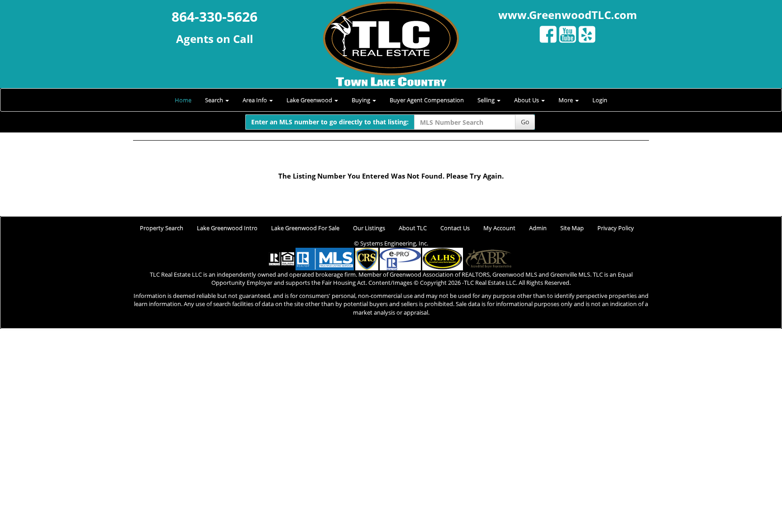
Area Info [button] (255, 100)
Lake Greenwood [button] (310, 100)
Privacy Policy (615, 228)
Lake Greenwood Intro (227, 228)
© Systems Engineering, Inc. (391, 243)
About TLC (413, 228)
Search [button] (214, 100)
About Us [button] (527, 100)
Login (599, 100)
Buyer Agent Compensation (427, 100)
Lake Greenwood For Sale (305, 228)
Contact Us (455, 228)
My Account (499, 228)
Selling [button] (486, 100)
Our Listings (369, 228)
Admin (538, 228)
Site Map (572, 228)
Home (183, 100)
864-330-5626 (214, 16)
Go (525, 122)
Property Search (161, 228)
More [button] (566, 100)
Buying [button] (362, 100)
